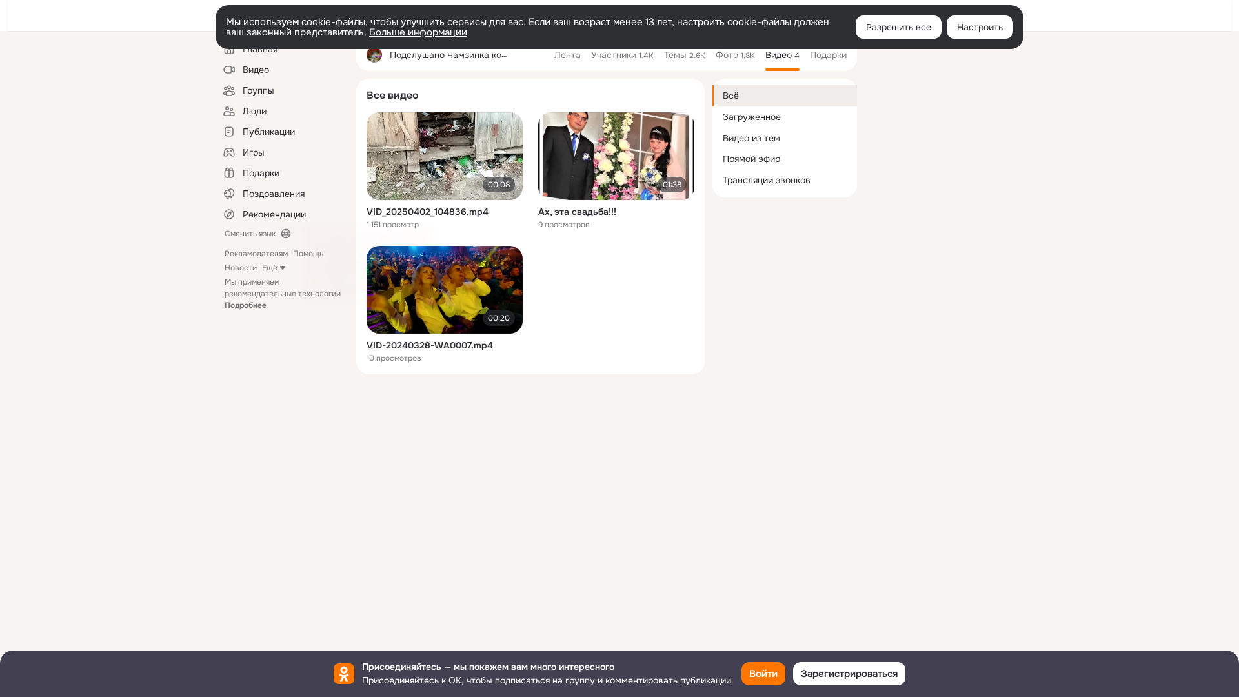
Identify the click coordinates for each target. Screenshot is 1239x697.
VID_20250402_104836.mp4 (428, 211)
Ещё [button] (269, 268)
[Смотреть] (445, 156)
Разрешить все (898, 27)
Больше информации (418, 32)
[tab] (567, 55)
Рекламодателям (256, 253)
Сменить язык (250, 233)
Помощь (308, 253)
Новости (241, 268)
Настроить (980, 27)
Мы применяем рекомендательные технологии (283, 293)
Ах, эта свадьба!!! (577, 211)
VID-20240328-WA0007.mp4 (430, 345)
